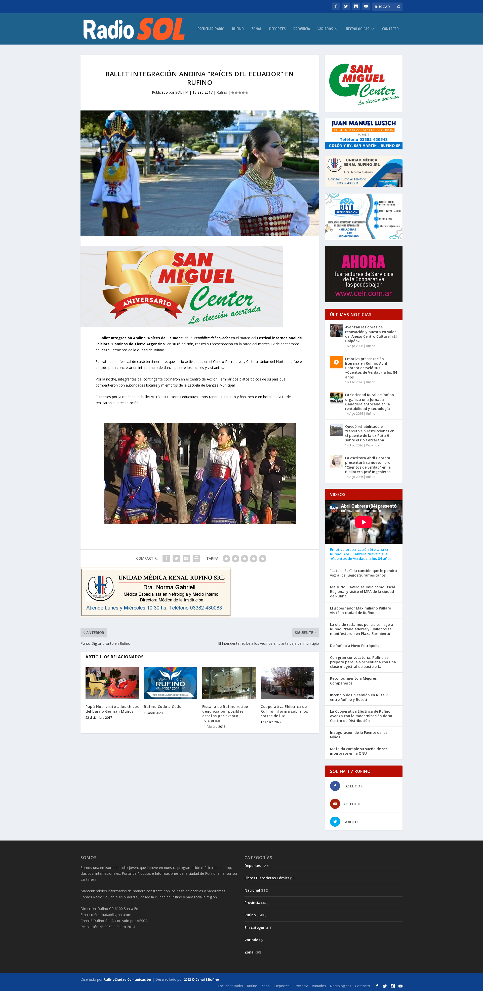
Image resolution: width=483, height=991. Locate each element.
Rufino (238, 29)
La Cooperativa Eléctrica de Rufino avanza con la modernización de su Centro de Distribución (361, 716)
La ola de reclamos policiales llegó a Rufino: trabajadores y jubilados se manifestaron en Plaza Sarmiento (361, 629)
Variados (325, 29)
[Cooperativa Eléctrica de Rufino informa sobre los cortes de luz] (287, 683)
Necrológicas (357, 29)
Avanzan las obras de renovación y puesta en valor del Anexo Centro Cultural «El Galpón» (371, 334)
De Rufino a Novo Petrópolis (354, 645)
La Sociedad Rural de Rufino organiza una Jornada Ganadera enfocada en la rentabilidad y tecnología (369, 401)
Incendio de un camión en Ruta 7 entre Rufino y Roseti (359, 697)
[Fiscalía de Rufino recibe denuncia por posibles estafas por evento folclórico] (229, 683)
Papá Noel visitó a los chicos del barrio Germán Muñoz (112, 708)
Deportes (277, 29)
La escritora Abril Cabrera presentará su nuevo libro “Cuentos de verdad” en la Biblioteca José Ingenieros (368, 464)
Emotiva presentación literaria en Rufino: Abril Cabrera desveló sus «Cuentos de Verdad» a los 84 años (371, 367)
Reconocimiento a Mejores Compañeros (353, 680)
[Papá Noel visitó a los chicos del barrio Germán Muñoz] (112, 683)
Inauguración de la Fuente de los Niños (358, 734)
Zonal (256, 29)
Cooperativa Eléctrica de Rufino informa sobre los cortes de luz (284, 711)
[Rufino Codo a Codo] (170, 683)
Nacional (252, 890)
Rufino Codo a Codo (162, 706)
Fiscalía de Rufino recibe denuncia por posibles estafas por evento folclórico (225, 713)
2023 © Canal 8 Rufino (201, 979)
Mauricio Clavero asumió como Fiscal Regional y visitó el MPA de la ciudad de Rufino (362, 591)
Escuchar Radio (210, 29)
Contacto (390, 29)
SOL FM (181, 92)
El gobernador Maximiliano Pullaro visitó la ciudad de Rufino (360, 610)
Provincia (301, 29)
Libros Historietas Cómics (267, 877)
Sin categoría (256, 927)
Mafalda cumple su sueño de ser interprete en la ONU (358, 751)
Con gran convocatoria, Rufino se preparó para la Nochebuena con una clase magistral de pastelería (363, 662)
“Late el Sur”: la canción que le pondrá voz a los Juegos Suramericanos (363, 573)
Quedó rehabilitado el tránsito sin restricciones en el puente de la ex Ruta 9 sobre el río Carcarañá (369, 433)
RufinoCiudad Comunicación (127, 979)
